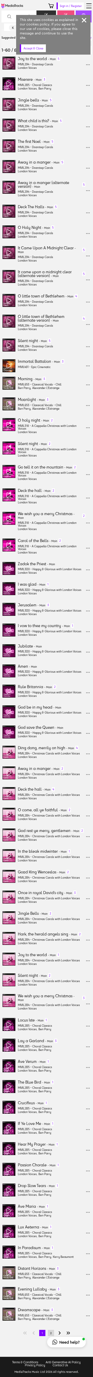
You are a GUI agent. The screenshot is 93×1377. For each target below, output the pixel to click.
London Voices (27, 67)
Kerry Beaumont (63, 1256)
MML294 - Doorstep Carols (35, 64)
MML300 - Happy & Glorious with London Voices (49, 569)
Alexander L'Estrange (46, 387)
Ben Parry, (24, 387)
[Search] (9, 16)
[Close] (84, 20)
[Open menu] (89, 5)
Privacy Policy (35, 1365)
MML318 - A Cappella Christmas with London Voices (47, 427)
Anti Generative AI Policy (63, 1362)
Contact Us (60, 1365)
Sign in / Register (71, 6)
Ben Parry (44, 88)
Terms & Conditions (25, 1362)
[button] (66, 1342)
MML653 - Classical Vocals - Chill (39, 384)
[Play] (9, 63)
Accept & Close (33, 48)
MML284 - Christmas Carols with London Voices (49, 753)
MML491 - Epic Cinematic (34, 367)
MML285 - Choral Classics (35, 85)
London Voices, (27, 88)
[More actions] (88, 64)
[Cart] (51, 6)
